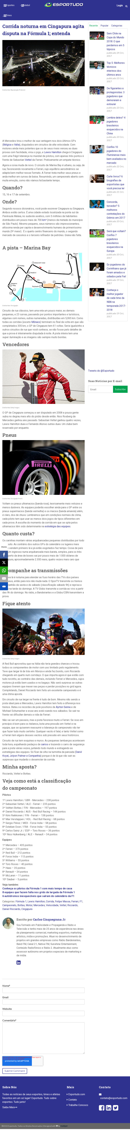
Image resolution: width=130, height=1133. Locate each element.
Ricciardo (72, 905)
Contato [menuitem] (72, 1099)
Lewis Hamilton (52, 152)
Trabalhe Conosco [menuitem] (78, 1105)
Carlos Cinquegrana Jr (49, 919)
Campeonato (9, 905)
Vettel (28, 159)
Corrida (50, 901)
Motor (29, 905)
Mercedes (39, 905)
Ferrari (74, 901)
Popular (104, 25)
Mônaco (35, 322)
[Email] (4, 578)
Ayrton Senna (63, 707)
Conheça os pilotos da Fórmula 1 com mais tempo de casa (37, 888)
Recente (93, 25)
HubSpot (64, 1126)
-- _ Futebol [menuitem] (25, 5)
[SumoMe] (4, 586)
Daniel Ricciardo (11, 909)
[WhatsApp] (4, 570)
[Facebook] (4, 555)
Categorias (116, 25)
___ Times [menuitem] (7, 15)
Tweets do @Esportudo (101, 370)
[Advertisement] (43, 115)
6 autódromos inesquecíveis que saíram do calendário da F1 (38, 896)
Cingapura (26, 909)
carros (44, 744)
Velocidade (52, 905)
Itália (17, 144)
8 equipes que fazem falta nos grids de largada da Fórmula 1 (38, 892)
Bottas (21, 905)
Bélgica (7, 144)
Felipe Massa (62, 901)
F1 (81, 901)
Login (120, 5)
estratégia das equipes (57, 526)
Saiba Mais (8, 1107)
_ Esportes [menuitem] (9, 5)
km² (44, 219)
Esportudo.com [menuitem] (76, 1094)
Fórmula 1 (21, 901)
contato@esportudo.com (113, 1098)
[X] (4, 562)
